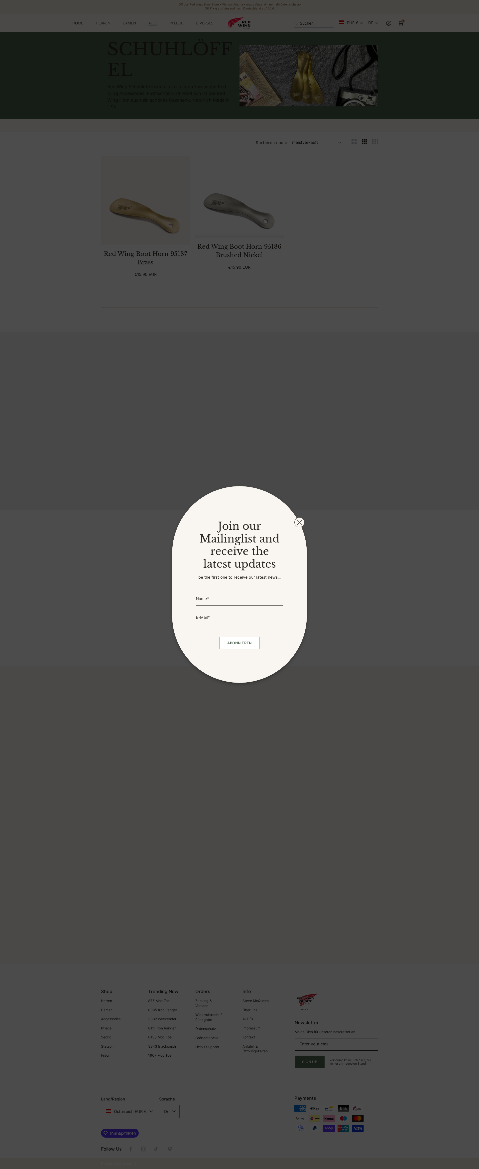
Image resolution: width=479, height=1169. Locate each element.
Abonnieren (239, 643)
